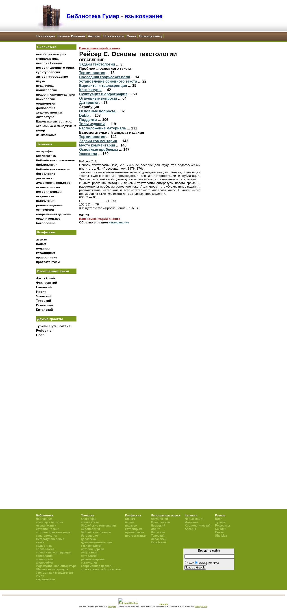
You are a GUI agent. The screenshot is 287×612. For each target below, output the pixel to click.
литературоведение (52, 76)
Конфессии (46, 232)
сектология (45, 209)
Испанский (44, 305)
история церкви (49, 191)
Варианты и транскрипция (103, 85)
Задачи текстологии (97, 64)
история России (49, 63)
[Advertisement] (56, 413)
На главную (45, 36)
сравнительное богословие (101, 569)
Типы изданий (92, 124)
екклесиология (48, 187)
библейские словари (53, 169)
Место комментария (97, 145)
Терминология (92, 73)
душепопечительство (53, 182)
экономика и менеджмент (56, 126)
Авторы (94, 36)
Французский (46, 282)
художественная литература (56, 566)
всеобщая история (51, 54)
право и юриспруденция (55, 94)
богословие (45, 173)
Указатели (88, 154)
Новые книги (113, 36)
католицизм (45, 253)
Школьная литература (54, 121)
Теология (44, 144)
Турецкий (43, 300)
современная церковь (53, 214)
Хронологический (198, 525)
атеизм (41, 239)
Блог (40, 335)
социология (45, 103)
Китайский (44, 309)
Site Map (221, 535)
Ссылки (220, 529)
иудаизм (43, 248)
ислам (41, 244)
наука (40, 81)
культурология (48, 72)
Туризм (220, 522)
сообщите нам (201, 606)
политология (46, 90)
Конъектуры (90, 90)
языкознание (143, 16)
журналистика (47, 58)
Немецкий (44, 287)
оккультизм (45, 196)
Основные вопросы (97, 111)
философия (45, 108)
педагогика (45, 85)
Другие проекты (50, 319)
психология (45, 99)
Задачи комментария (98, 141)
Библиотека (46, 47)
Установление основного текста (108, 81)
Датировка (88, 103)
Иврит (41, 291)
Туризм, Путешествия (53, 326)
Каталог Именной (71, 36)
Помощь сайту (150, 36)
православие (46, 257)
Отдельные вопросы (98, 98)
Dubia (84, 115)
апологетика (46, 155)
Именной (191, 522)
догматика (44, 178)
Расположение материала (102, 128)
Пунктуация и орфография (103, 94)
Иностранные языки (53, 271)
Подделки (88, 120)
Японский (43, 296)
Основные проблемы (98, 149)
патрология (45, 200)
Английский (45, 278)
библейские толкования (55, 160)
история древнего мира (55, 67)
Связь (131, 36)
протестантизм (48, 262)
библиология (46, 164)
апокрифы (44, 151)
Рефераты (44, 330)
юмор (40, 130)
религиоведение (49, 205)
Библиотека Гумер (93, 16)
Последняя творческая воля (104, 77)
